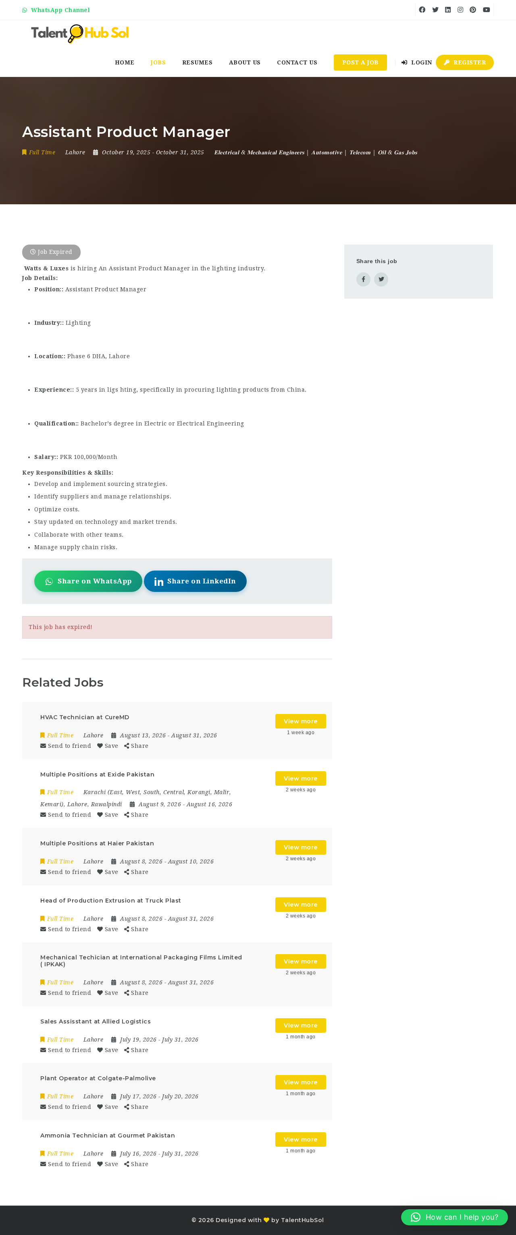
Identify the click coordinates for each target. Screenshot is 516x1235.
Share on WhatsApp (95, 581)
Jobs (158, 62)
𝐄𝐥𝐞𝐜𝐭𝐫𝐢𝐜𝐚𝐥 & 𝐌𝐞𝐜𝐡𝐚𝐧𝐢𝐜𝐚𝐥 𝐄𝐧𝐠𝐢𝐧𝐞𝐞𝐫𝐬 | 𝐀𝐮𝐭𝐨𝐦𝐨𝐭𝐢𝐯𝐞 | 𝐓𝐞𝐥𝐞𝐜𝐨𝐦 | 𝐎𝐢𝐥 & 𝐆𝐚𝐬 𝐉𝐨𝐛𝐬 (315, 152)
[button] (454, 1217)
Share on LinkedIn (201, 581)
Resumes (197, 62)
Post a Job (360, 62)
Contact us (297, 62)
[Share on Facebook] (363, 279)
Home (125, 62)
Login (421, 62)
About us (245, 62)
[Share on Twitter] (381, 279)
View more (301, 721)
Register (469, 62)
